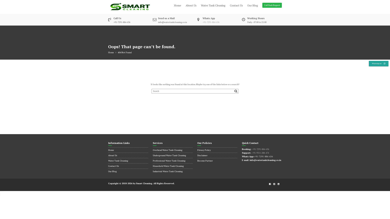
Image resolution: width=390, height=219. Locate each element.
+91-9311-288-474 (260, 152)
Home (177, 5)
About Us (191, 5)
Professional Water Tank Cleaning (169, 160)
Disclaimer (202, 155)
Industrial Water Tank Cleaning (168, 171)
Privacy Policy (204, 150)
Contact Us (236, 5)
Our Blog (252, 5)
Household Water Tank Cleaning (168, 166)
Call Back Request (272, 5)
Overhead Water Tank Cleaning (167, 150)
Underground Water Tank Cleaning (169, 155)
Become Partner (205, 160)
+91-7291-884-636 (211, 22)
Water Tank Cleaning (213, 5)
